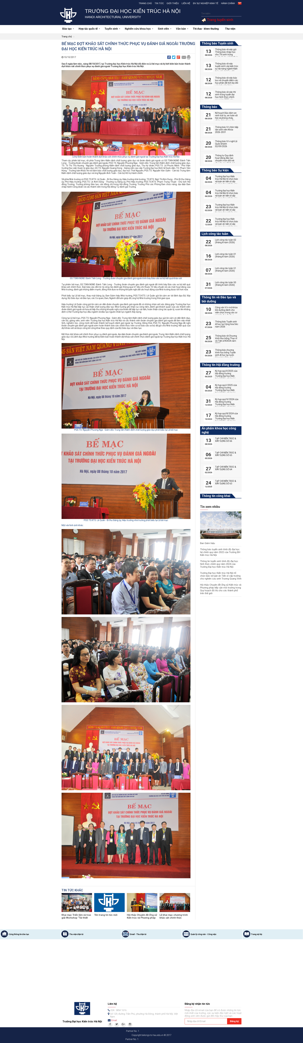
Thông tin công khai (216, 496)
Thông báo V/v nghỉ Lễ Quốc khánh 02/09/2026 (226, 144)
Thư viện (230, 28)
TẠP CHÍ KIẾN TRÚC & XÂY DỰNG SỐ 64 (225, 468)
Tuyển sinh (111, 28)
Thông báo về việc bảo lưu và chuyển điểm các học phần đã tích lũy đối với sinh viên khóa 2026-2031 (226, 83)
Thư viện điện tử (76, 934)
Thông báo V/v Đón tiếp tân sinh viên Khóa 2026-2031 (226, 129)
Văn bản (181, 28)
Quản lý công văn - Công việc (203, 934)
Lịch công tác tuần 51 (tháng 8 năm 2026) (225, 269)
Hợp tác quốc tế (88, 28)
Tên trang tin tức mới (105, 915)
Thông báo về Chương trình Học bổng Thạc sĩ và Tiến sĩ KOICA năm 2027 (226, 340)
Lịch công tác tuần (215, 234)
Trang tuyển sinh (219, 20)
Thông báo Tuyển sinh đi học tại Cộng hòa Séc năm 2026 (226, 324)
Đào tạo (67, 28)
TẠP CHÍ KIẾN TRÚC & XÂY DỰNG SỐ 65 (225, 453)
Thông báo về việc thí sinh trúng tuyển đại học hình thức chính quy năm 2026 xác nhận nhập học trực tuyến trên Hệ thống (225, 98)
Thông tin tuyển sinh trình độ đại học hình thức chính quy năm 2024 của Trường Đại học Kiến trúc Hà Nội (219, 564)
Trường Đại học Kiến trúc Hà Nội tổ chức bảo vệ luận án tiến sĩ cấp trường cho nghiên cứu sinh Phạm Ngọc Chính (226, 195)
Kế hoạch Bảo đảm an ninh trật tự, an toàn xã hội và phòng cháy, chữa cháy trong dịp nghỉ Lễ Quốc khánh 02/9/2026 (226, 119)
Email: (114, 1020)
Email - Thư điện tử (138, 934)
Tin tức (159, 3)
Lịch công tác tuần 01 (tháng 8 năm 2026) (225, 255)
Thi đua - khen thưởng (206, 28)
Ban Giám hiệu (207, 543)
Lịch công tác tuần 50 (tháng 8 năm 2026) (225, 283)
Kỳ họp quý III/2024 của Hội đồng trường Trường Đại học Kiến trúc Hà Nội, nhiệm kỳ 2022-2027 (226, 418)
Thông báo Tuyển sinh (217, 43)
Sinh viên (163, 28)
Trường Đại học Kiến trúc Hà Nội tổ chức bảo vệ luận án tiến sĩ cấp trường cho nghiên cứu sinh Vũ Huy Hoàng (226, 224)
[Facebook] (110, 1025)
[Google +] (123, 1025)
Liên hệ (186, 3)
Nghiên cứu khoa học (138, 28)
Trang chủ (145, 3)
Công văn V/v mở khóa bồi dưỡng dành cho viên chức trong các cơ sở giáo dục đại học (226, 311)
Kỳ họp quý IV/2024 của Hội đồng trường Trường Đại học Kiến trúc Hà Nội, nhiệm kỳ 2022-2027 (226, 404)
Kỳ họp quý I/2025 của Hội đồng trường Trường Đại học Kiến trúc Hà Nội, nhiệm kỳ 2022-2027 (226, 390)
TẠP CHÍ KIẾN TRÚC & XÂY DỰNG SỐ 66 (225, 439)
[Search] (238, 13)
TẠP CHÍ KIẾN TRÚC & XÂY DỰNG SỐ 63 (225, 482)
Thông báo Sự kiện (215, 170)
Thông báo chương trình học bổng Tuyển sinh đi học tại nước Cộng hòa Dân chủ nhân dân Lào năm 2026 (225, 356)
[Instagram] (130, 1025)
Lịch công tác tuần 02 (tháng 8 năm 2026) (225, 241)
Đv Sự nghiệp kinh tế (205, 3)
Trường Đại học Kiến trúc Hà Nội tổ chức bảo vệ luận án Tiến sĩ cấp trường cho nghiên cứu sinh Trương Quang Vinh (220, 576)
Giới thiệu (173, 3)
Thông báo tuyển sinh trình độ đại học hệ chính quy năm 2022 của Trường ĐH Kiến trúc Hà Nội (220, 552)
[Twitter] (116, 1025)
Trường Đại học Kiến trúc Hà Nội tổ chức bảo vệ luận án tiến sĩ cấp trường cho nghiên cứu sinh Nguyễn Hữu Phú (226, 209)
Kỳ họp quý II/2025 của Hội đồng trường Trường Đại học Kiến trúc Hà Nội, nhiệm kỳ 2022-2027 (226, 376)
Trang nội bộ (256, 934)
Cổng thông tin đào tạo (19, 934)
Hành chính (228, 3)
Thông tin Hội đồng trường (221, 365)
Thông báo (209, 107)
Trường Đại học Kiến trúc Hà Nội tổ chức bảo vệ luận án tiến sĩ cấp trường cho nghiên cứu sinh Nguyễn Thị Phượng (226, 182)
